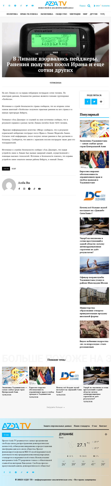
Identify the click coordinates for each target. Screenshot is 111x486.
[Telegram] (15, 6)
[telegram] (29, 188)
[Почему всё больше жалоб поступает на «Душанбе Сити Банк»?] (94, 195)
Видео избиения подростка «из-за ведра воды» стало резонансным (94, 344)
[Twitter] (27, 6)
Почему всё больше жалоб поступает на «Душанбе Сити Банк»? (93, 210)
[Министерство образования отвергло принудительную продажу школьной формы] (94, 296)
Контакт (103, 426)
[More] (101, 101)
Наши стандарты (82, 426)
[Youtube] (32, 6)
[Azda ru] (9, 185)
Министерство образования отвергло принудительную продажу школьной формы (93, 312)
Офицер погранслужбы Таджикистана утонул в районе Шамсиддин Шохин (94, 280)
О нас (94, 426)
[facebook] (19, 188)
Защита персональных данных (58, 426)
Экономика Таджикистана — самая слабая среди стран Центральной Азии (93, 143)
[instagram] (24, 188)
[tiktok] (34, 188)
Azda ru (24, 182)
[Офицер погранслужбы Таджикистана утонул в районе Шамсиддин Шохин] (94, 265)
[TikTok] (21, 6)
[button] (85, 5)
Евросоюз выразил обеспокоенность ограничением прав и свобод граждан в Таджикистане (91, 177)
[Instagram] (9, 6)
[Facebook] (3, 6)
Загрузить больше (55, 407)
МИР (55, 52)
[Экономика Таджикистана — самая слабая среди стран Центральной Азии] (94, 128)
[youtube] (39, 188)
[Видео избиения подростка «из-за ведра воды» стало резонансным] (94, 329)
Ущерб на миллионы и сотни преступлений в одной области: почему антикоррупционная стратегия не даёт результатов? (92, 245)
